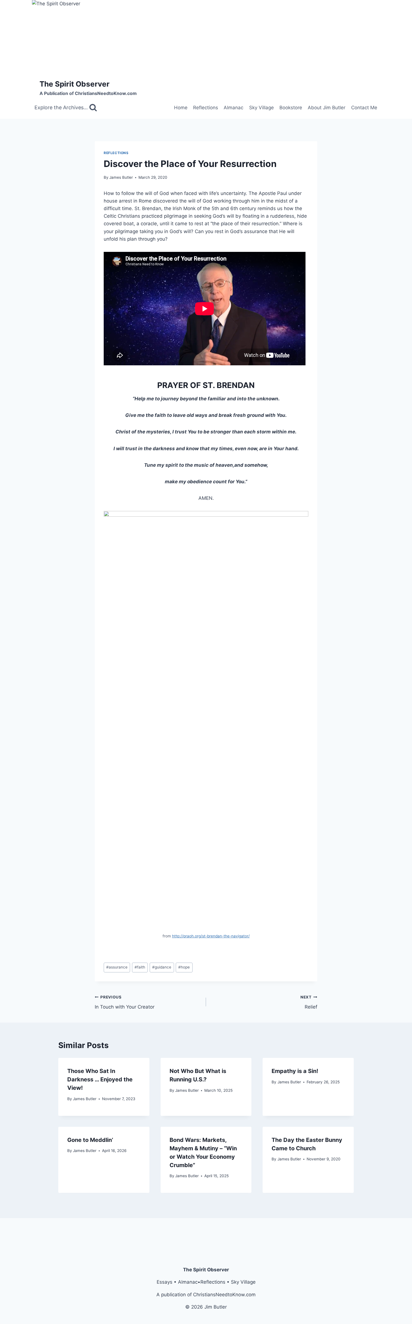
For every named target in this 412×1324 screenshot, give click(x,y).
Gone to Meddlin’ (90, 1140)
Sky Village (261, 107)
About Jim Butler (326, 107)
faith (140, 967)
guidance (161, 967)
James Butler (121, 177)
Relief (308, 1002)
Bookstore (290, 107)
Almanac (233, 107)
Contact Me (364, 107)
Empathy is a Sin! (295, 1071)
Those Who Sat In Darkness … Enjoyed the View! (100, 1079)
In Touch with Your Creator (124, 1002)
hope (184, 967)
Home (181, 107)
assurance (117, 967)
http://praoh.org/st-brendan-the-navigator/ (211, 936)
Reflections (205, 107)
